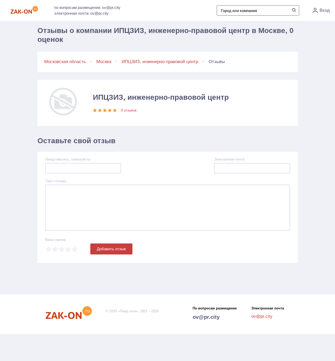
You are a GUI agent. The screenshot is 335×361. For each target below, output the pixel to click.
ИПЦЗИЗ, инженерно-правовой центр (160, 61)
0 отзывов (129, 110)
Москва (103, 61)
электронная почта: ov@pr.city (81, 13)
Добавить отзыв (111, 249)
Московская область (65, 61)
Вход (325, 10)
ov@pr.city (206, 317)
